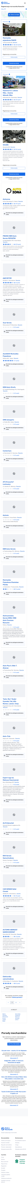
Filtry (2, 9)
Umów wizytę (14, 57)
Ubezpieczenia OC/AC (20, 1149)
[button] (7, 1175)
